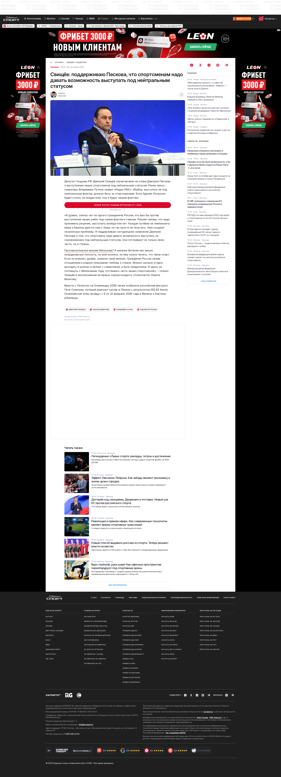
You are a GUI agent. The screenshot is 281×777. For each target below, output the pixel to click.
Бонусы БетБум (130, 621)
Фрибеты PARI (129, 663)
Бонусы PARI (128, 626)
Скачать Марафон (169, 635)
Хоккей (49, 621)
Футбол (49, 616)
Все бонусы (90, 616)
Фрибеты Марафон (131, 682)
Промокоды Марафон (133, 654)
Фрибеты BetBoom (131, 677)
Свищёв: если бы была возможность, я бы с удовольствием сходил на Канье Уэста (208, 163)
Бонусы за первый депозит (97, 635)
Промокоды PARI (131, 640)
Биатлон (50, 635)
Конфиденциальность (181, 597)
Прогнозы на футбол (210, 616)
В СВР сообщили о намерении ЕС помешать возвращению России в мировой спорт (204, 204)
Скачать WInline (169, 621)
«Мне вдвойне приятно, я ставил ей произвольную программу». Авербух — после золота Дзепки (207, 85)
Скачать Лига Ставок (171, 649)
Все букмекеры (91, 640)
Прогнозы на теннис (210, 626)
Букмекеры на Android (95, 659)
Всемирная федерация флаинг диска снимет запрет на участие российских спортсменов (206, 257)
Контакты (106, 597)
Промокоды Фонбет (132, 635)
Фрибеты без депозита (95, 630)
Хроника (54, 67)
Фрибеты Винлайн (131, 673)
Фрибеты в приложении (95, 621)
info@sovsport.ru (86, 724)
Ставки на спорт (92, 610)
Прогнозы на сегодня (210, 610)
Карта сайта (229, 597)
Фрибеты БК (128, 659)
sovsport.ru (208, 712)
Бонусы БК (128, 610)
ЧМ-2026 (49, 659)
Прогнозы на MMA (208, 635)
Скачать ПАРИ (167, 616)
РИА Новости (215, 717)
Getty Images (202, 717)
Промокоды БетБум (132, 649)
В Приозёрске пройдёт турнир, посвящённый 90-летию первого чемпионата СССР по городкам (203, 232)
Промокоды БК (130, 630)
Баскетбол (51, 654)
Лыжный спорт (53, 649)
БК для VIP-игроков (93, 649)
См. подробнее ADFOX (176, 733)
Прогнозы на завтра (210, 649)
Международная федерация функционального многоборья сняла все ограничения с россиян (207, 271)
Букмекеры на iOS (92, 663)
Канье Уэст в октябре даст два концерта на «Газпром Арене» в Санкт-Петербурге (208, 177)
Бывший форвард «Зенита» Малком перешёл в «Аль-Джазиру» (205, 98)
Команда (119, 597)
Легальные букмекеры (95, 645)
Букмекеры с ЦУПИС (93, 654)
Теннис (49, 626)
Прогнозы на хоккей (210, 621)
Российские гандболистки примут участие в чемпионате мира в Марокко (208, 131)
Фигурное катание (54, 630)
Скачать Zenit (168, 654)
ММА (48, 645)
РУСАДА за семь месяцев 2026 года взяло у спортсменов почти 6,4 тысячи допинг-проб (208, 218)
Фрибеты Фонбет (130, 668)
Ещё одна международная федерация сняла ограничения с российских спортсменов (206, 190)
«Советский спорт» (81, 320)
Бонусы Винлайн (131, 616)
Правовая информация (208, 597)
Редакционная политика (154, 597)
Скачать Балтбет (169, 659)
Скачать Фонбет (169, 630)
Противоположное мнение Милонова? (89, 250)
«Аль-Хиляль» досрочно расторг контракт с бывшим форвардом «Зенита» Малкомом (209, 109)
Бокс (48, 640)
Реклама (133, 597)
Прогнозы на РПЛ (208, 640)
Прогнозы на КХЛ (208, 645)
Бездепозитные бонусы (95, 626)
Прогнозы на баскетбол (211, 630)
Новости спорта (54, 610)
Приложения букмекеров (173, 610)
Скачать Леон (167, 640)
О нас (94, 597)
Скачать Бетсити (169, 645)
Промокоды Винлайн (133, 645)
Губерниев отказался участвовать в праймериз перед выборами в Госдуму (207, 152)
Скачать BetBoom (169, 626)
